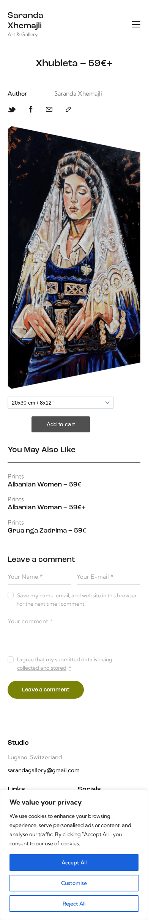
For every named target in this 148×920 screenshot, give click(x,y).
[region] (74, 855)
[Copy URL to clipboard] (68, 109)
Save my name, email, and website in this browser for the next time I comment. (77, 599)
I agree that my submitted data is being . (64, 663)
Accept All (74, 862)
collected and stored (41, 668)
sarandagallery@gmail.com (44, 770)
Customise (74, 883)
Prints (16, 476)
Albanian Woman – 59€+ (47, 507)
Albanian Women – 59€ (45, 485)
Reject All (74, 903)
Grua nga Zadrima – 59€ (47, 531)
